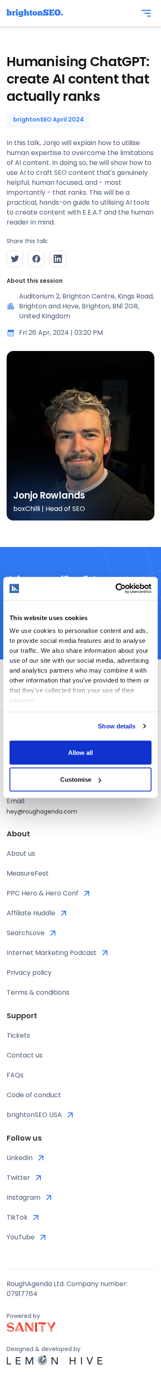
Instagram (23, 1197)
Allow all (80, 752)
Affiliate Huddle (31, 913)
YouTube (21, 1237)
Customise (75, 779)
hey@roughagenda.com (42, 811)
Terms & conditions (38, 992)
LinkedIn (20, 1158)
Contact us (25, 1055)
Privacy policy (29, 972)
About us (21, 853)
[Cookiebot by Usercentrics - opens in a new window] (116, 588)
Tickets (18, 1035)
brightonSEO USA (34, 1115)
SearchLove (26, 933)
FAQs (15, 1075)
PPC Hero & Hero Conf (42, 893)
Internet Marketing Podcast (52, 952)
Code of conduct (34, 1095)
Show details (116, 726)
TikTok (17, 1217)
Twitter (18, 1177)
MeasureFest (28, 873)
